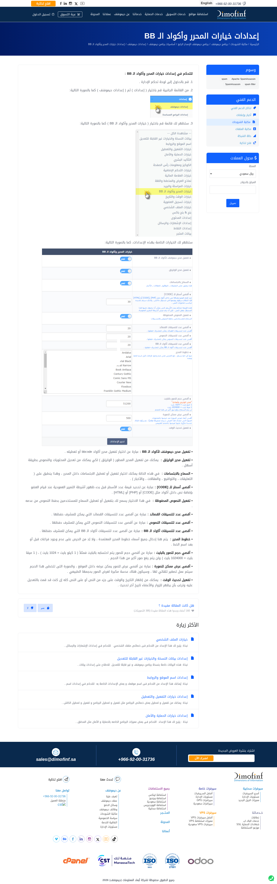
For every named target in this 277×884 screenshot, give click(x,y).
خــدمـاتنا (257, 812)
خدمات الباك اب (251, 821)
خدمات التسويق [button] (176, 14)
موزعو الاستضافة (250, 828)
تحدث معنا (106, 779)
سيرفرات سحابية (253, 788)
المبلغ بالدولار (248, 182)
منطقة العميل (58, 800)
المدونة (95, 14)
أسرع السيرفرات (251, 793)
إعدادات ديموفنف (136, 44)
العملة (252, 166)
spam (224, 79)
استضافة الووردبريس (155, 805)
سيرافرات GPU (205, 800)
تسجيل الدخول (41, 14)
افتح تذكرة (43, 3)
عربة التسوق (68, 14)
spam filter (250, 84)
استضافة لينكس (157, 795)
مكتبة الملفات (243, 129)
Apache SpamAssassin (244, 79)
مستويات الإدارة (250, 797)
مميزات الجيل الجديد (248, 800)
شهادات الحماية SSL (247, 824)
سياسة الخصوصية (108, 818)
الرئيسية (254, 44)
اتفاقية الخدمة (107, 822)
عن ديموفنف (122, 14)
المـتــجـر (165, 812)
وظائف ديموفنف (108, 809)
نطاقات (255, 817)
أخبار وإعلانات (244, 115)
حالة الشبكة (245, 136)
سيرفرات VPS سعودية (200, 824)
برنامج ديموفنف (219, 44)
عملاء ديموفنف (109, 801)
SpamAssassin (232, 84)
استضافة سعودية (156, 802)
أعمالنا (166, 831)
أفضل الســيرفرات (203, 793)
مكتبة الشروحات (238, 44)
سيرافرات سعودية (203, 803)
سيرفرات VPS (208, 812)
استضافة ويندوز (157, 798)
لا (27, 607)
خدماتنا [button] (137, 14)
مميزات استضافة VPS (201, 821)
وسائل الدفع (110, 805)
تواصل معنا (62, 790)
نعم (43, 607)
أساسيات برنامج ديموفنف (162, 44)
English (206, 3)
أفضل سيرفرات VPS (202, 817)
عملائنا (107, 14)
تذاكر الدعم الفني (241, 108)
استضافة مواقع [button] (198, 14)
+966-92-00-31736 (54, 796)
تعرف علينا (111, 796)
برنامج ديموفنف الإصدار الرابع (193, 44)
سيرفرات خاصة (207, 788)
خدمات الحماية (154, 14)
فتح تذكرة (246, 143)
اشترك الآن (201, 758)
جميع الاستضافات (159, 788)
